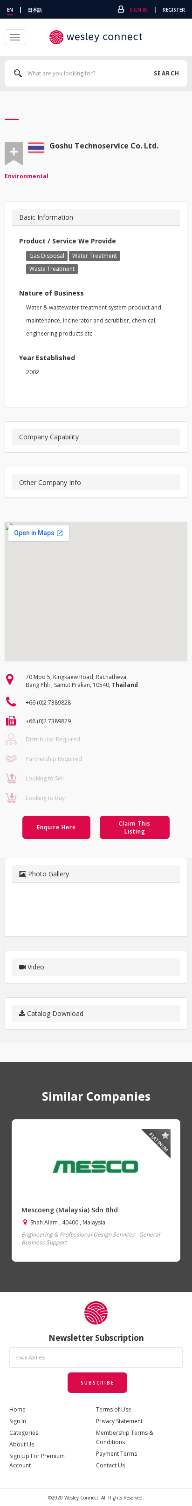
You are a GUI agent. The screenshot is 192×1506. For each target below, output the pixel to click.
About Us (21, 1444)
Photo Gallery (47, 873)
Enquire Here (56, 827)
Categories (23, 1433)
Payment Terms (116, 1454)
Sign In (139, 10)
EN (10, 10)
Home (17, 1409)
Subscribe (97, 1382)
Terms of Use (113, 1409)
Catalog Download (54, 1013)
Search (166, 73)
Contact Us (110, 1465)
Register (174, 10)
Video (35, 966)
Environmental (26, 176)
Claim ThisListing (135, 827)
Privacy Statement (119, 1421)
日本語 (35, 10)
